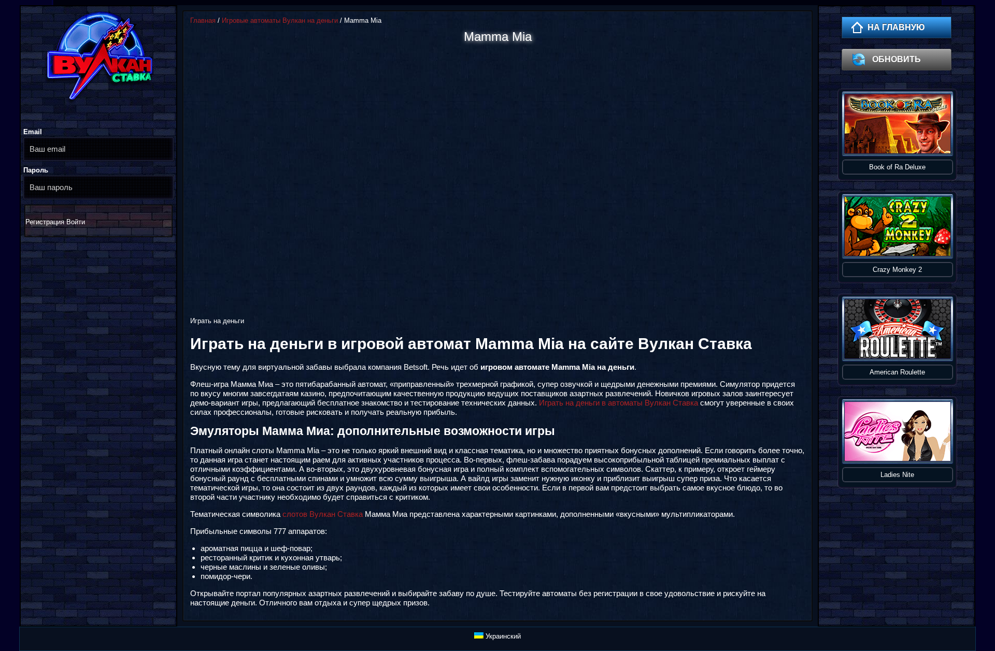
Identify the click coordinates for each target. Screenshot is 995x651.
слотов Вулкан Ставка (322, 514)
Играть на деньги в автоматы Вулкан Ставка (618, 402)
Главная (203, 20)
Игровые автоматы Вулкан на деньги (280, 20)
